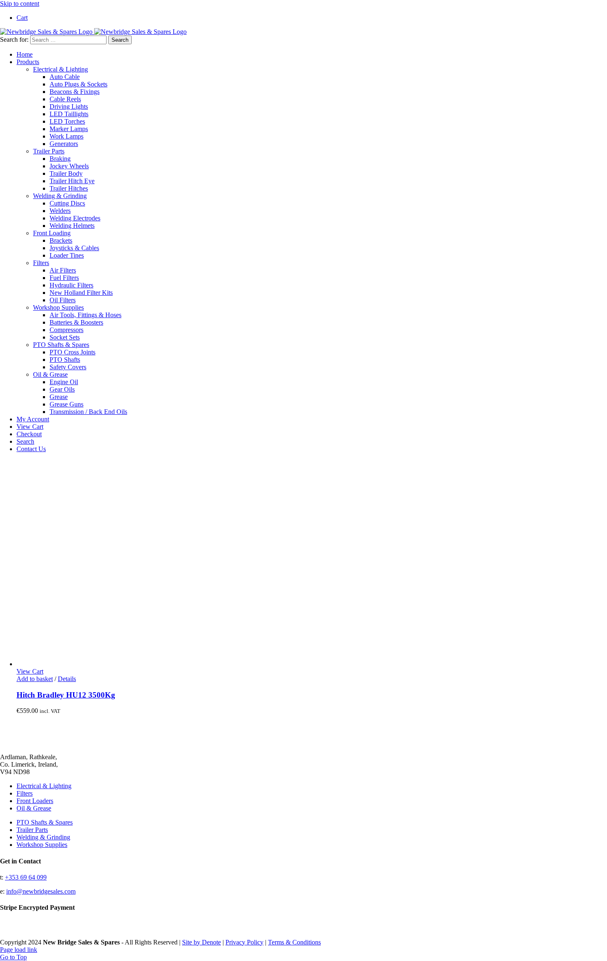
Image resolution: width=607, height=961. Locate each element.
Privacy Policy (244, 942)
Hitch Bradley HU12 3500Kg (66, 695)
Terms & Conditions (294, 942)
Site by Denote (201, 942)
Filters (41, 262)
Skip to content (19, 3)
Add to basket (35, 678)
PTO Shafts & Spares (61, 344)
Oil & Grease (50, 374)
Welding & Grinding (60, 195)
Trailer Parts (48, 151)
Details (67, 678)
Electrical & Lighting (60, 69)
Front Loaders (35, 800)
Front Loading (52, 233)
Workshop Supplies (58, 307)
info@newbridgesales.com (41, 891)
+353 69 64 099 (26, 877)
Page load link (18, 949)
